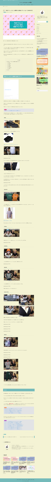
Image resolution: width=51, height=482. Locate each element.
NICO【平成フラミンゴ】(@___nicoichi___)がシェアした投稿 (11, 98)
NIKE (9, 62)
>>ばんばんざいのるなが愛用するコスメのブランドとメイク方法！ (13, 408)
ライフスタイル (39, 33)
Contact (26, 479)
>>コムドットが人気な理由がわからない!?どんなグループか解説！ (13, 421)
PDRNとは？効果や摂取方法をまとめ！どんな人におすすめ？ (42, 43)
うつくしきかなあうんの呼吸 (25, 2)
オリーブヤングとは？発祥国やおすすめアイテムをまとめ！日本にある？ (42, 39)
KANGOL (10, 65)
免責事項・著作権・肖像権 (31, 479)
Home (17, 479)
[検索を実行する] (47, 21)
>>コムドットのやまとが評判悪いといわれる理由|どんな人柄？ (12, 422)
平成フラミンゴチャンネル (12, 171)
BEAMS (9, 66)
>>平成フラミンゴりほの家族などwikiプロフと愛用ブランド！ (12, 110)
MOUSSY (10, 63)
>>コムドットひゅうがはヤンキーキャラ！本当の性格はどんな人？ (13, 423)
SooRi (7, 449)
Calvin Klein (10, 67)
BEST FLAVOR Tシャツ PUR (8, 220)
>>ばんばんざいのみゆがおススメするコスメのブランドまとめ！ (13, 409)
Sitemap (20, 479)
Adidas (9, 64)
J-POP (38, 28)
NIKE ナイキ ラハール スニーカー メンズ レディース (11, 144)
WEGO (9, 68)
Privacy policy (23, 479)
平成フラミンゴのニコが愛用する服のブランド (13, 61)
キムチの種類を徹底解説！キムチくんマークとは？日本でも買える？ (42, 41)
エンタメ (5, 434)
